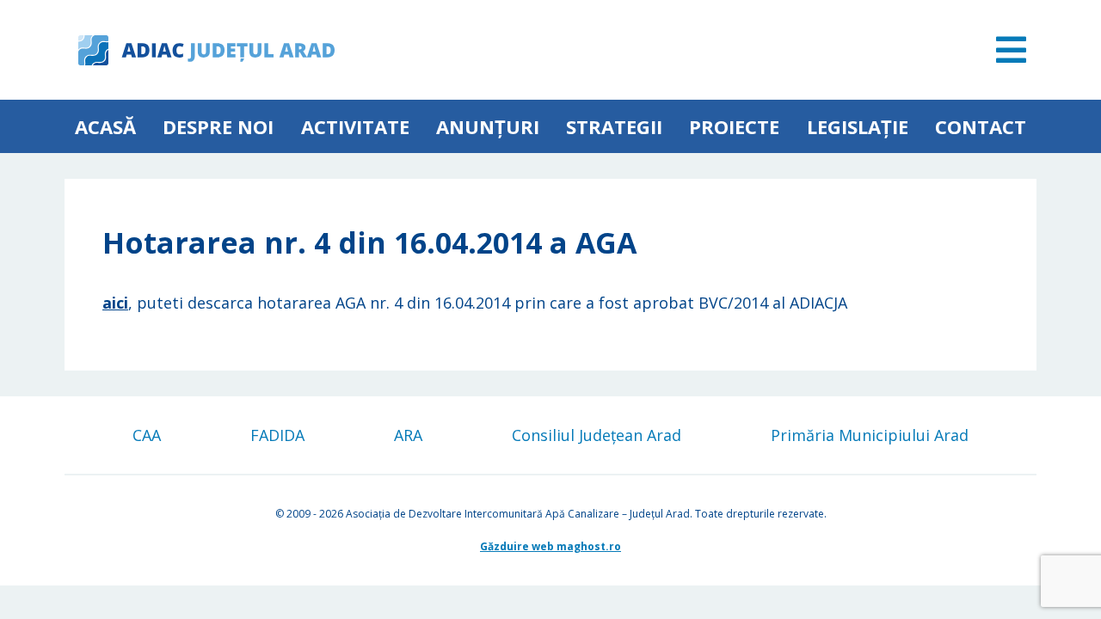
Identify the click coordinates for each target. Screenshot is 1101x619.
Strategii (614, 126)
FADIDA (277, 435)
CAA (146, 435)
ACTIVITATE (355, 126)
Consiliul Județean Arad (596, 435)
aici (115, 302)
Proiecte (734, 126)
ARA (408, 435)
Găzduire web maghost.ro (550, 546)
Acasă (105, 126)
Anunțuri (487, 126)
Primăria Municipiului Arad (870, 435)
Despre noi (218, 126)
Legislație (857, 126)
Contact (980, 126)
